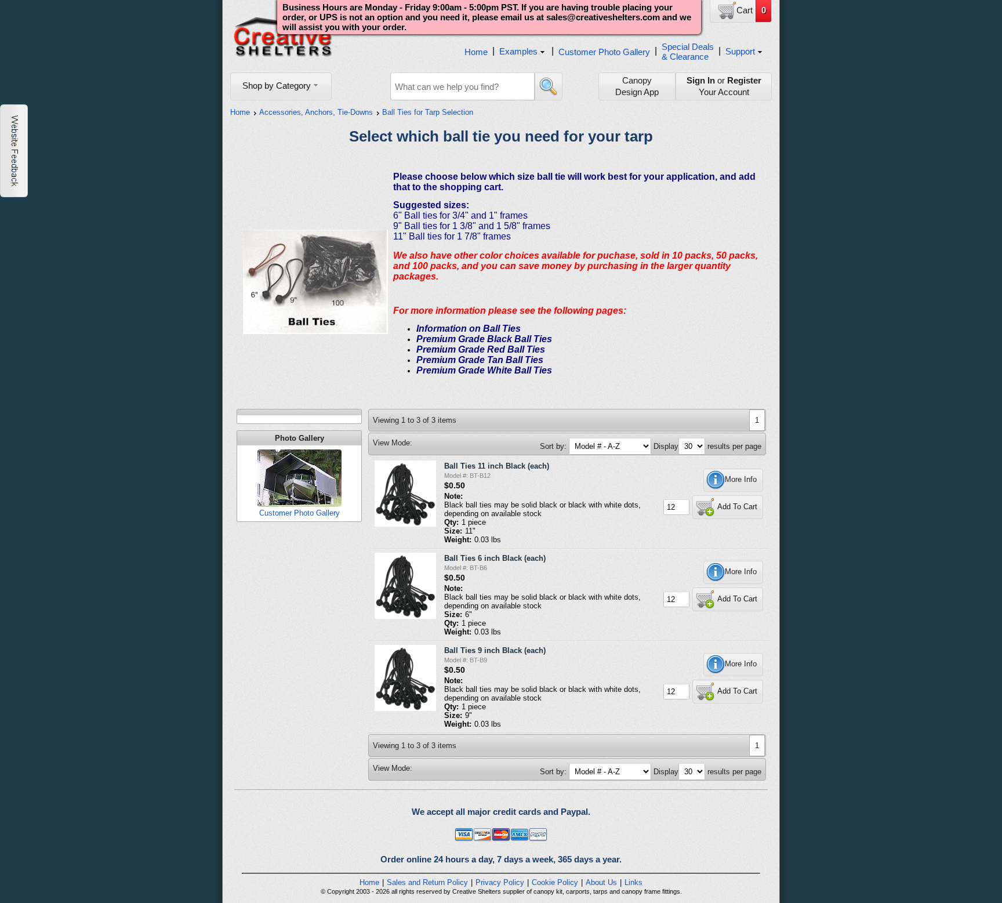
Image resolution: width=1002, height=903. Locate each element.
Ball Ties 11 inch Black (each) (496, 466)
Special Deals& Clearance (688, 51)
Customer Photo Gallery (604, 52)
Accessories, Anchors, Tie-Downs (316, 112)
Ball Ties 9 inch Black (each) (495, 650)
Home (476, 52)
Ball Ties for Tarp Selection (427, 112)
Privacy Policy (499, 882)
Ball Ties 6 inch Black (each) (495, 558)
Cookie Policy (555, 882)
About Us (601, 882)
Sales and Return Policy (427, 882)
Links (633, 882)
